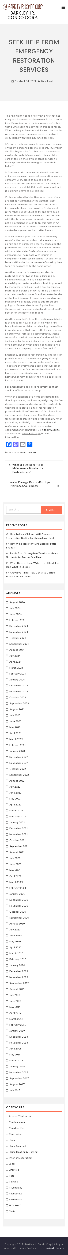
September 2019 (19, 983)
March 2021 (16, 881)
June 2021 (15, 864)
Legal (12, 1163)
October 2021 (17, 840)
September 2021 (19, 846)
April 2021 (15, 875)
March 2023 (16, 739)
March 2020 (16, 953)
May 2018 (15, 1054)
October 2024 (17, 637)
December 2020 (18, 899)
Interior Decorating (20, 1157)
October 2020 (17, 911)
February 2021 (17, 887)
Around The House (20, 1116)
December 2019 (18, 971)
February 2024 (17, 673)
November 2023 (18, 691)
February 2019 (17, 1024)
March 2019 (16, 1018)
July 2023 (15, 715)
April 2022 (15, 804)
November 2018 (18, 1042)
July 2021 (15, 858)
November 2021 (18, 834)
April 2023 (15, 733)
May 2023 (15, 727)
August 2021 (17, 852)
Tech (12, 1211)
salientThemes (55, 1247)
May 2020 (15, 941)
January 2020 (17, 965)
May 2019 (15, 1006)
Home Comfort (28, 452)
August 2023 (17, 709)
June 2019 (15, 1000)
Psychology (15, 1187)
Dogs (12, 1139)
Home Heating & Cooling (23, 1151)
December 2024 (18, 625)
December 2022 (18, 756)
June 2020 (15, 935)
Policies (13, 1181)
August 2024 (17, 649)
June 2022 (15, 792)
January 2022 (17, 822)
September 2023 (19, 703)
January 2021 (17, 893)
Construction (17, 1128)
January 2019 (17, 1030)
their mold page (31, 433)
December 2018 (18, 1036)
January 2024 (17, 679)
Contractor (15, 1133)
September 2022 (19, 774)
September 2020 (19, 917)
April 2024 (15, 661)
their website (52, 429)
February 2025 (17, 619)
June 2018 (15, 1048)
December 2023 (18, 685)
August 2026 (17, 602)
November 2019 (18, 977)
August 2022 (17, 780)
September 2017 (19, 1078)
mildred (49, 81)
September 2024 (19, 643)
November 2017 (18, 1072)
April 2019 (15, 1012)
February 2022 (17, 816)
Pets (11, 1175)
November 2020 (18, 905)
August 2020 (17, 923)
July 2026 (15, 608)
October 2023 (17, 697)
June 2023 (15, 721)
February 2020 (17, 959)
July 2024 (15, 655)
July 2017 (15, 1090)
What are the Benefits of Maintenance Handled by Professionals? (27, 468)
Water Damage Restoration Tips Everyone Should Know (30, 484)
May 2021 (15, 869)
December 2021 (18, 828)
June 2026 (15, 614)
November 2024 (18, 631)
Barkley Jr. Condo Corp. (22, 15)
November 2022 (18, 762)
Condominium (17, 1122)
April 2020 (15, 947)
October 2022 (17, 768)
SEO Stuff (15, 1205)
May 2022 (15, 798)
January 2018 (17, 1066)
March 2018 (16, 1060)
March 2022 (16, 810)
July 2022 (15, 786)
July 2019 (15, 994)
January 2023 (17, 750)
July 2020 (15, 929)
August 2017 (17, 1084)
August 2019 (17, 989)
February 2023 (17, 744)
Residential (15, 1199)
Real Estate (15, 1193)
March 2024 (16, 667)
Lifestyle (14, 1169)
